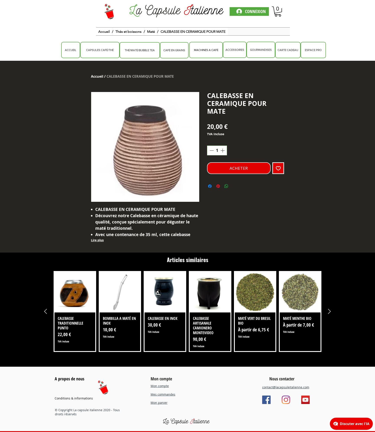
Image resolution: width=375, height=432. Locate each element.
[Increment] (223, 150)
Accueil (97, 76)
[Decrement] (211, 150)
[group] (187, 311)
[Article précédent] (45, 311)
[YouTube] (305, 400)
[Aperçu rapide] (74, 292)
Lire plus (97, 240)
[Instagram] (286, 400)
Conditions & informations (74, 398)
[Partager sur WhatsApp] (226, 186)
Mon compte (161, 379)
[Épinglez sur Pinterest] (218, 186)
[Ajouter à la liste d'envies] (278, 168)
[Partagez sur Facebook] (209, 186)
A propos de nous (69, 379)
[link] (278, 11)
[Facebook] (266, 400)
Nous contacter (281, 379)
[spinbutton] (217, 150)
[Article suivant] (329, 311)
